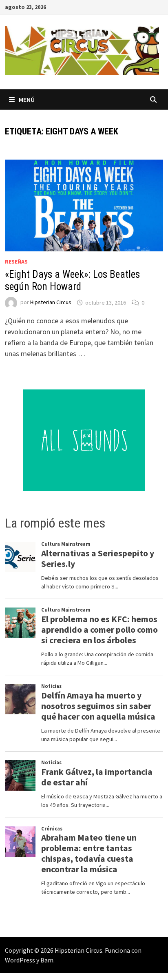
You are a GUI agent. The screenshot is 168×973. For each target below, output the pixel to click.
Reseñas (16, 261)
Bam (46, 960)
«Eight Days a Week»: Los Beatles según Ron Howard (72, 280)
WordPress (20, 960)
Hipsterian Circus (50, 302)
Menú (27, 99)
